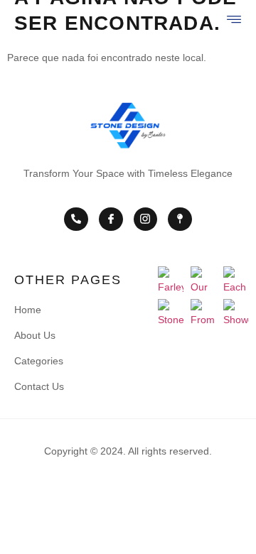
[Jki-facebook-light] (111, 219)
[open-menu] (234, 20)
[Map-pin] (180, 219)
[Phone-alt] (76, 219)
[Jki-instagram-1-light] (146, 219)
